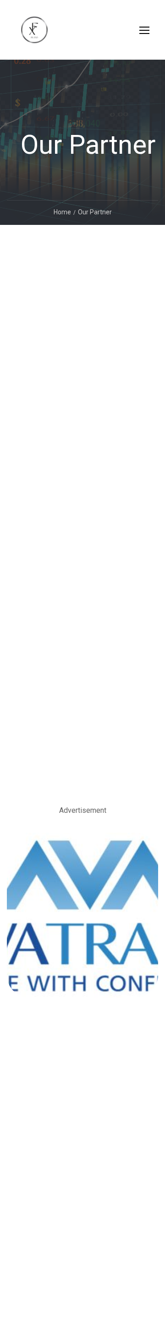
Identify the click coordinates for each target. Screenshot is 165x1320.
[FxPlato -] (34, 34)
